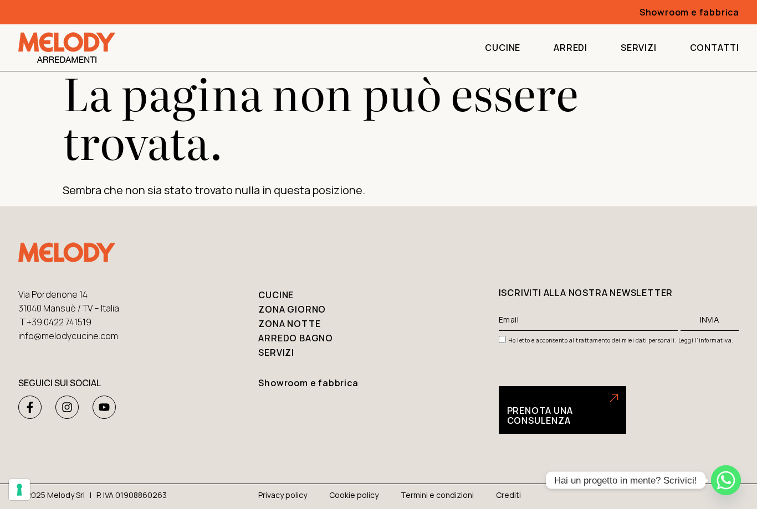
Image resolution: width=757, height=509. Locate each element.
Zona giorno (292, 309)
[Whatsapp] (726, 480)
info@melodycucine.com (68, 336)
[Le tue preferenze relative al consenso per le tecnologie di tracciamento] (19, 489)
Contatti (714, 47)
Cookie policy (353, 495)
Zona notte (289, 324)
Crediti (508, 495)
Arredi (570, 47)
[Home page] (66, 47)
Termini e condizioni (437, 495)
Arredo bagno (295, 338)
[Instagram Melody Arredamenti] (67, 407)
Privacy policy (282, 495)
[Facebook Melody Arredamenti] (30, 407)
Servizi (639, 47)
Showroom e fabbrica (308, 383)
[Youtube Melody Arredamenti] (104, 407)
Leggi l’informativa (705, 340)
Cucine (502, 47)
